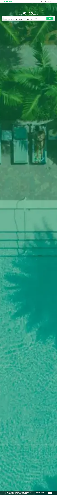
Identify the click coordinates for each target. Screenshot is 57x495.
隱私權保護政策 (25, 493)
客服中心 (42, 1)
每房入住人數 (36, 18)
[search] (19, 19)
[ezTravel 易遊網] (8, 1)
